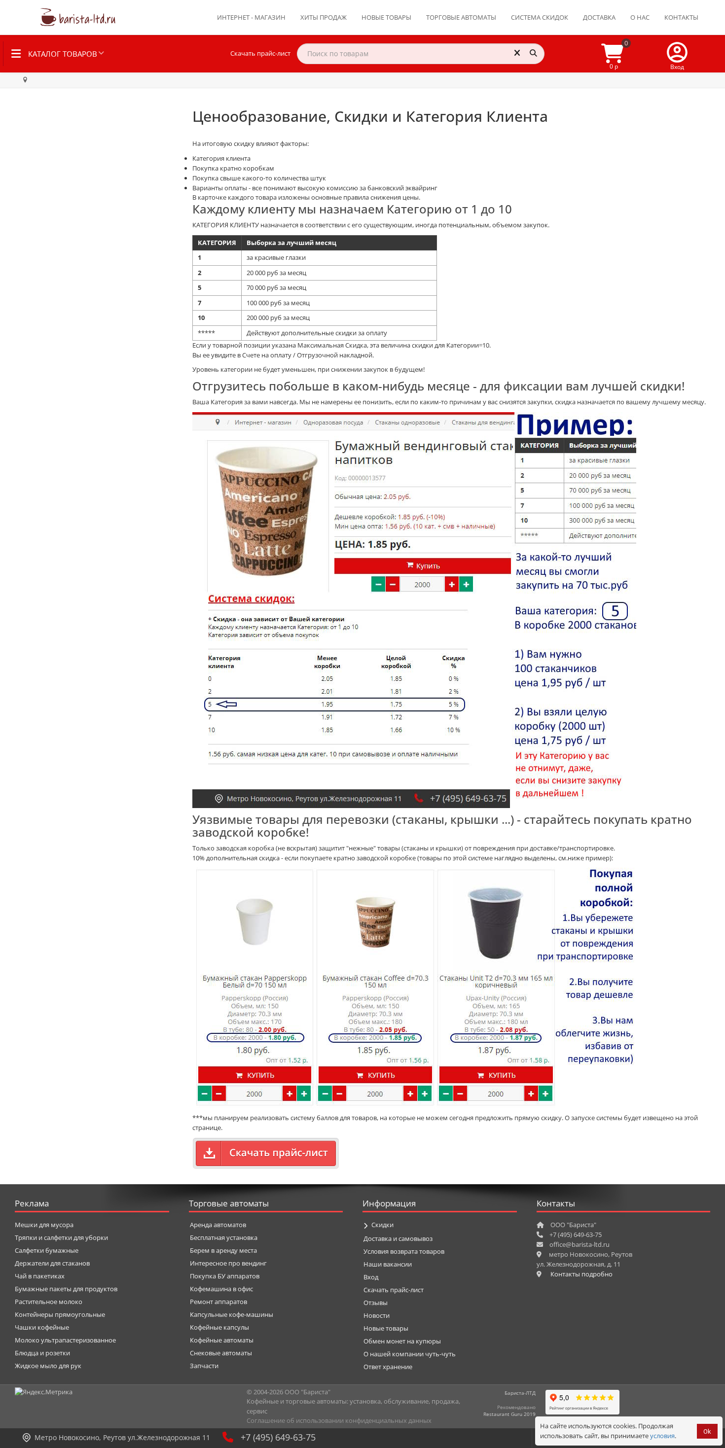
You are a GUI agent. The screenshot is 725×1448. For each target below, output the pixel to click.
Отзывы (375, 1302)
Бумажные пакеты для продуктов (66, 1288)
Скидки (382, 1224)
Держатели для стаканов (52, 1263)
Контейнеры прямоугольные (60, 1314)
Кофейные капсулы (219, 1327)
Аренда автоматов (218, 1224)
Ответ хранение (387, 1366)
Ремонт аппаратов (218, 1301)
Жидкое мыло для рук (48, 1365)
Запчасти (204, 1365)
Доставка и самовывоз (398, 1238)
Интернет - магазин (251, 17)
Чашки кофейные (42, 1327)
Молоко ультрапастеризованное (65, 1340)
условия (662, 1435)
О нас (640, 17)
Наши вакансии (387, 1264)
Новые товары (386, 17)
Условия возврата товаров (403, 1251)
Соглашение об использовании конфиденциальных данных (339, 1420)
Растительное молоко (48, 1301)
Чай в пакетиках (40, 1275)
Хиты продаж (323, 17)
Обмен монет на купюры (402, 1341)
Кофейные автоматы (222, 1340)
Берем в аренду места (223, 1250)
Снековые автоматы (221, 1352)
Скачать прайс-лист (260, 53)
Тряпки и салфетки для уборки (61, 1237)
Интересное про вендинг (228, 1263)
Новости (376, 1315)
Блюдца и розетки (42, 1352)
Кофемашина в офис (221, 1288)
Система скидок (539, 17)
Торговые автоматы (461, 17)
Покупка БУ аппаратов (224, 1275)
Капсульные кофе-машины (231, 1314)
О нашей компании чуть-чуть (409, 1353)
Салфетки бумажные (46, 1250)
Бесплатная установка (223, 1237)
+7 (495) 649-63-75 (278, 1437)
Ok (707, 1431)
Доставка (599, 17)
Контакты (681, 17)
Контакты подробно (581, 1274)
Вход (370, 1276)
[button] (677, 54)
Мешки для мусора (44, 1224)
